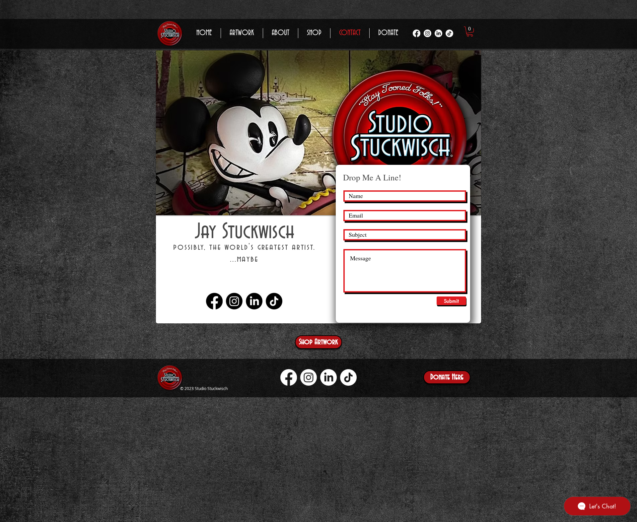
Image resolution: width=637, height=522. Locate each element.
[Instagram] (427, 33)
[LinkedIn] (438, 33)
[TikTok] (449, 33)
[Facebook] (416, 33)
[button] (470, 31)
